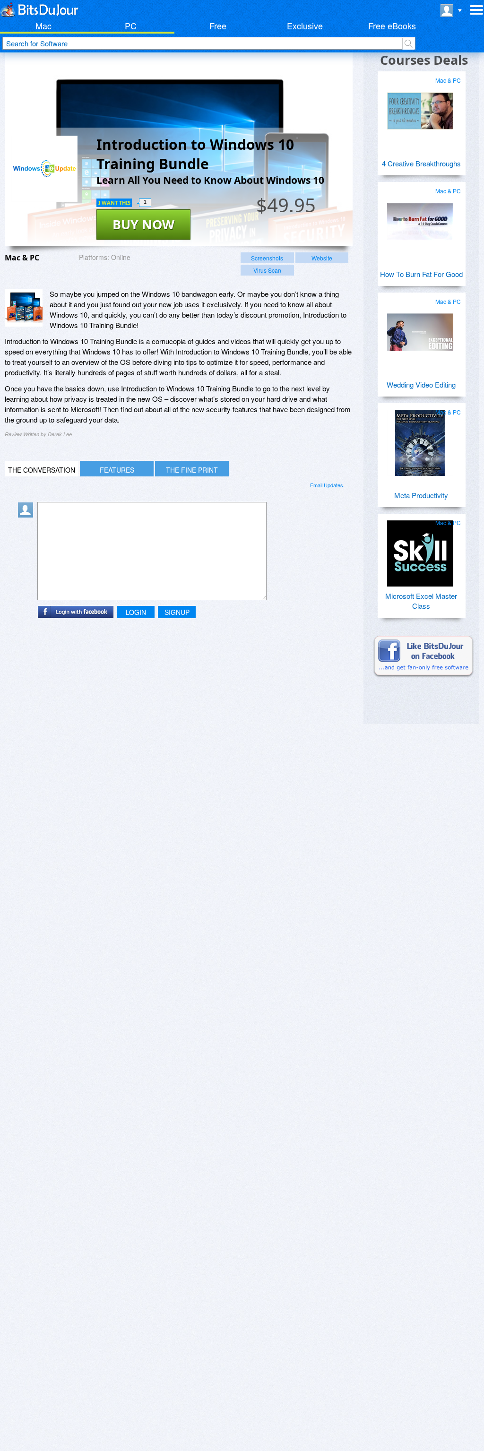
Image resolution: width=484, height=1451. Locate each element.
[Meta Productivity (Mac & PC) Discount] (420, 439)
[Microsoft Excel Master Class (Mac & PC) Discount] (420, 549)
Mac (43, 25)
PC (131, 25)
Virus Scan (267, 270)
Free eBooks (392, 25)
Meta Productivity (421, 495)
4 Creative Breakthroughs (421, 163)
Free (217, 25)
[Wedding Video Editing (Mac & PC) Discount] (420, 328)
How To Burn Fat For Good (421, 274)
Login (136, 612)
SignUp (177, 612)
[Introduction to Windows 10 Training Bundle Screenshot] (24, 308)
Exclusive (305, 25)
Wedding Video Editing (421, 384)
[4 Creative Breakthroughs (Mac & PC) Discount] (420, 107)
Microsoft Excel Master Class (421, 601)
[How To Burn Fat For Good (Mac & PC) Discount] (420, 217)
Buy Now (143, 224)
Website (321, 258)
